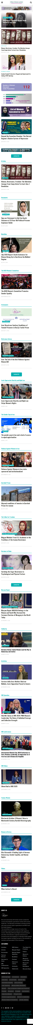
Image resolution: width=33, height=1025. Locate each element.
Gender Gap (21, 979)
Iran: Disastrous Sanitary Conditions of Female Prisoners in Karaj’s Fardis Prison (15, 326)
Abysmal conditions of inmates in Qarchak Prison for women (15, 504)
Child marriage (6, 977)
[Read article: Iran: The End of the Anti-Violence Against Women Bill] (16, 349)
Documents (6, 214)
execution (4, 979)
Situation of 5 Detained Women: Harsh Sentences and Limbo (14, 21)
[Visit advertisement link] (16, 8)
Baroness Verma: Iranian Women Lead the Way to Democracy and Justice (16, 651)
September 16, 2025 (6, 789)
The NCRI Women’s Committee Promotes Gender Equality (14, 292)
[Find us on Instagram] (10, 1008)
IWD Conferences (8, 748)
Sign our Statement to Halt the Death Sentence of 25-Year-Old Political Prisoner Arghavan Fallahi (15, 220)
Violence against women (8, 997)
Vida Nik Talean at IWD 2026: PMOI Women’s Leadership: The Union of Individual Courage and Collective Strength (16, 718)
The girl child (17, 994)
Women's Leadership (23, 997)
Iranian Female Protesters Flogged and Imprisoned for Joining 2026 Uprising (16, 75)
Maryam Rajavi (16, 950)
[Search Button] (31, 2)
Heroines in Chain (8, 568)
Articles (4, 45)
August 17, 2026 (5, 330)
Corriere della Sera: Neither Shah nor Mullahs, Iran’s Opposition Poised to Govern (15, 682)
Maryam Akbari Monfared (18, 985)
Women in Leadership (26, 959)
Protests (18, 991)
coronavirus (15, 977)
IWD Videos (6, 783)
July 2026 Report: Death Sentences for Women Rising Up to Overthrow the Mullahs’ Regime (16, 257)
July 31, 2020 (5, 508)
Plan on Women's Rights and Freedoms (18, 988)
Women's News (7, 17)
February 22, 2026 (6, 759)
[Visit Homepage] (16, 2)
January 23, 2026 (6, 823)
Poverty (4, 991)
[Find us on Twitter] (3, 1008)
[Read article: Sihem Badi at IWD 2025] (16, 776)
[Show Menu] (2, 2)
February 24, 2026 (6, 687)
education (23, 977)
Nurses (4, 988)
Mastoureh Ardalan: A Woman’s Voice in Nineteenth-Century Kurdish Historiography (16, 819)
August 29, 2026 (5, 78)
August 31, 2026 (7, 25)
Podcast (5, 132)
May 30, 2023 (4, 406)
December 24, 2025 (6, 892)
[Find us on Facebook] (1, 1008)
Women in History (8, 849)
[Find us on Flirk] (8, 1008)
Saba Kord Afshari (7, 994)
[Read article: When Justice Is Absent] (16, 879)
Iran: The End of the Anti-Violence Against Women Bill (15, 360)
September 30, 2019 (6, 296)
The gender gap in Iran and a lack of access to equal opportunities (16, 436)
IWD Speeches (6, 712)
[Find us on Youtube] (6, 1008)
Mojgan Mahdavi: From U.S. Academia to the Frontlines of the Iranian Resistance (16, 538)
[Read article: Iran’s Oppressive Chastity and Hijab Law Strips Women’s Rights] (16, 391)
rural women (25, 991)
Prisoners (10, 991)
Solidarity (6, 645)
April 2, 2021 (5, 440)
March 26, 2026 (5, 654)
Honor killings (18, 982)
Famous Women (7, 814)
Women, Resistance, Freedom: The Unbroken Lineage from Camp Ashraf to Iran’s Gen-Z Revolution (15, 49)
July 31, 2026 (5, 262)
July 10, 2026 (5, 226)
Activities (5, 678)
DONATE (16, 156)
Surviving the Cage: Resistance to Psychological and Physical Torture (13, 572)
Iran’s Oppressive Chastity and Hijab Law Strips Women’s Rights (14, 402)
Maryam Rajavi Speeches (10, 607)
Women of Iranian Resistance (26, 964)
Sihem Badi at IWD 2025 (9, 786)
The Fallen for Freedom (10, 534)
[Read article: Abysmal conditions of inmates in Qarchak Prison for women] (16, 493)
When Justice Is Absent (9, 889)
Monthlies (6, 251)
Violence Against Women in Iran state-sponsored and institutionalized (14, 470)
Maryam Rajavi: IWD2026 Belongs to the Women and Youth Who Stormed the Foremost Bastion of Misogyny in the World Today (15, 614)
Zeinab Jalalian (24, 999)
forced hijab (13, 979)
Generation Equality (7, 982)
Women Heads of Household (9, 999)
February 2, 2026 (5, 860)
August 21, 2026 (5, 141)
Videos (5, 885)
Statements (6, 321)
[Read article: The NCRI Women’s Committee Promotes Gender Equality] (16, 281)
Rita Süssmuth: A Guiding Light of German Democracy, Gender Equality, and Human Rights (15, 854)
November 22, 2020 (6, 474)
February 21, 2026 (6, 620)
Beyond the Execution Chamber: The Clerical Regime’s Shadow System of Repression (16, 137)
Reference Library (8, 356)
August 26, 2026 (5, 365)
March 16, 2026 (5, 723)
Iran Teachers (6, 985)
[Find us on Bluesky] (12, 1008)
